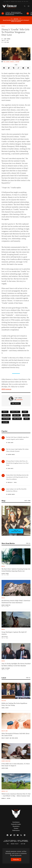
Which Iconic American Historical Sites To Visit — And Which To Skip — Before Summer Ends (16, 795)
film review (6, 418)
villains (5, 422)
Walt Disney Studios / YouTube (11, 61)
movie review (17, 418)
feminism (26, 415)
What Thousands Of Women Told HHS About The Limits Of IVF (15, 734)
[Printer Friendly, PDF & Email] (28, 68)
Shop (3, 501)
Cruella (5, 412)
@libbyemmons (6, 389)
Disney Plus (6, 415)
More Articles (15, 403)
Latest (4, 678)
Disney (25, 412)
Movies (26, 418)
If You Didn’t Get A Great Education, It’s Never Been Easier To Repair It (16, 765)
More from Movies (8, 543)
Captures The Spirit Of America (14, 633)
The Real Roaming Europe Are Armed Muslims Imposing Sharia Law (16, 570)
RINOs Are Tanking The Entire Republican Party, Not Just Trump (14, 704)
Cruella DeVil (15, 412)
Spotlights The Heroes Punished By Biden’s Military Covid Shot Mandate (16, 665)
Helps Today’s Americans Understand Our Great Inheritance (16, 601)
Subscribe (16, 859)
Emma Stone (16, 415)
